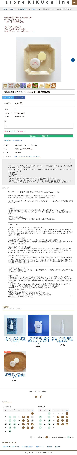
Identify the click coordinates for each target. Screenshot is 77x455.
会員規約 (49, 446)
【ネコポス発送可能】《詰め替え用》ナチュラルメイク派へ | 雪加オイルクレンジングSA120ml (38, 340)
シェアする (20, 97)
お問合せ (57, 446)
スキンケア (12, 9)
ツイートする (9, 97)
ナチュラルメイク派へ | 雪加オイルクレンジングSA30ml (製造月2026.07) (15, 340)
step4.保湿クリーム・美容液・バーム (29, 9)
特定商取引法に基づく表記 (11, 446)
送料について (40, 446)
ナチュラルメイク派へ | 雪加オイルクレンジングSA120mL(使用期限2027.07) (62, 340)
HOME (5, 9)
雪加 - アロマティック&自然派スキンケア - (27, 156)
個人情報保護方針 (27, 446)
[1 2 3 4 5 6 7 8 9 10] (38, 126)
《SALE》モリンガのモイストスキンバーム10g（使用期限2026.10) (14, 376)
